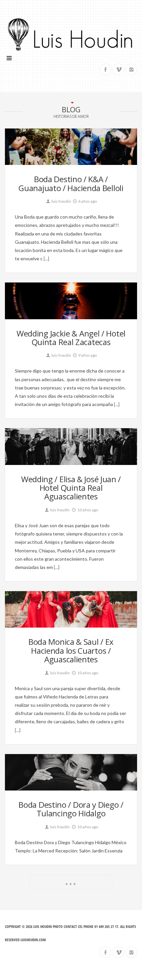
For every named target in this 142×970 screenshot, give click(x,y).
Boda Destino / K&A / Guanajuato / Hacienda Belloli (70, 183)
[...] (46, 258)
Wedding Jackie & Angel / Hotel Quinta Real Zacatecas (71, 337)
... (71, 881)
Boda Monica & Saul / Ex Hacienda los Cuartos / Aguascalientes (71, 650)
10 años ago (87, 509)
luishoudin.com (33, 939)
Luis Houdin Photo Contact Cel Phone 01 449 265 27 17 (75, 926)
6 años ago (87, 201)
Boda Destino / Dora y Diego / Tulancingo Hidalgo (70, 809)
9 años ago (87, 355)
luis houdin (61, 201)
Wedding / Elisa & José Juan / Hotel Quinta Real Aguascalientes (71, 488)
